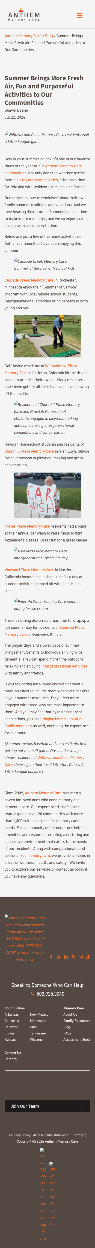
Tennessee (38, 1033)
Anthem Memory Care (23, 35)
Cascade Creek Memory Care (29, 280)
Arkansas (12, 1014)
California (12, 1020)
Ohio (33, 1027)
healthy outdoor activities (36, 179)
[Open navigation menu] (79, 15)
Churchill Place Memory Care (29, 451)
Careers (11, 1059)
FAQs (67, 1033)
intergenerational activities (65, 666)
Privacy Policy (19, 1135)
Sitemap (77, 1135)
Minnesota (38, 1020)
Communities (15, 1008)
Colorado (11, 1027)
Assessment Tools (76, 1039)
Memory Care (73, 1008)
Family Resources (76, 1020)
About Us (70, 1014)
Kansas (10, 1039)
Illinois (10, 1033)
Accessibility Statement (51, 1135)
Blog (49, 35)
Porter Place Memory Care (27, 526)
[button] (47, 993)
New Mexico (39, 1014)
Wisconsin (37, 1039)
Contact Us (13, 1052)
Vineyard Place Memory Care (29, 569)
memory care (38, 855)
